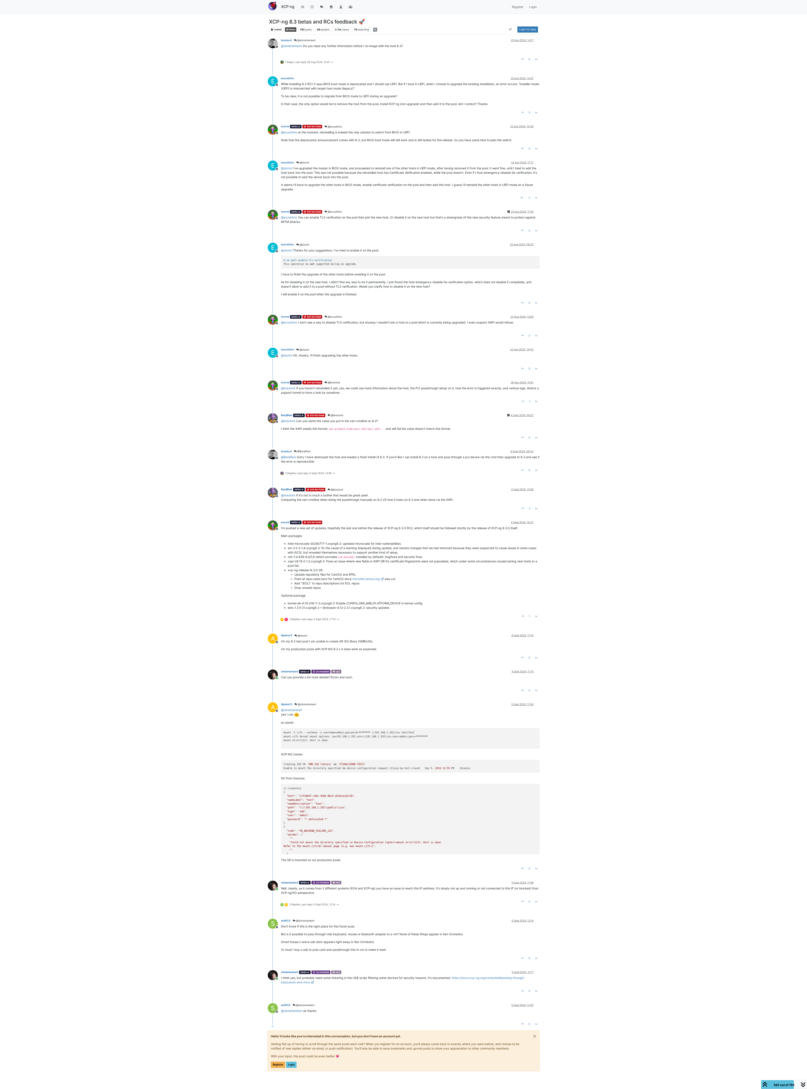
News (292, 29)
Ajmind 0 (286, 635)
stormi (285, 126)
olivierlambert (289, 671)
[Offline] (274, 43)
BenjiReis (286, 415)
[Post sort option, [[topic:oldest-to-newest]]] (510, 29)
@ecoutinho (334, 126)
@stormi (304, 162)
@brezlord (333, 382)
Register (278, 1064)
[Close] (534, 1036)
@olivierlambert (306, 40)
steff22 (285, 920)
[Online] (274, 674)
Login (291, 1064)
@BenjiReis (304, 451)
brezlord (286, 40)
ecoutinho (287, 78)
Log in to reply (527, 29)
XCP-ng (287, 6)
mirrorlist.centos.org (366, 579)
